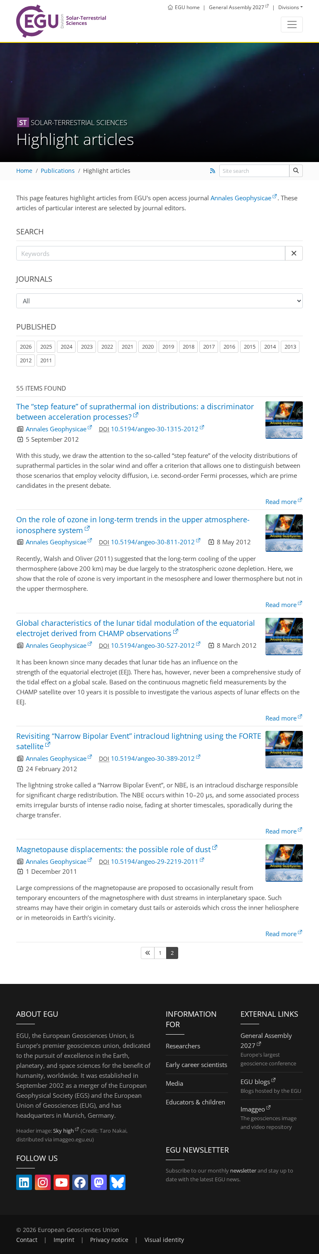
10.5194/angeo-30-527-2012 (153, 645)
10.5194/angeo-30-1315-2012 (155, 429)
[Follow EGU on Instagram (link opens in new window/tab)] (43, 1184)
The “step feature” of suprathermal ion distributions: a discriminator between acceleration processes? (135, 411)
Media (174, 1083)
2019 (168, 346)
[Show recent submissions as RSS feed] (212, 171)
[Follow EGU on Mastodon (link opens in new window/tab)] (99, 1184)
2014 (270, 346)
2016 (229, 346)
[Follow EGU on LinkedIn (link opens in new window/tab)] (24, 1184)
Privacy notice (109, 1240)
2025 (46, 346)
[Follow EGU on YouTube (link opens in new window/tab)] (61, 1184)
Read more (281, 501)
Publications (58, 171)
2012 (26, 360)
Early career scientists (196, 1064)
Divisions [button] (288, 7)
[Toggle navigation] (292, 24)
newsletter (243, 1170)
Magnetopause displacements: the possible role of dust (113, 849)
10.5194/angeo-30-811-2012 (153, 542)
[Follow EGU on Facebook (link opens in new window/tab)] (80, 1184)
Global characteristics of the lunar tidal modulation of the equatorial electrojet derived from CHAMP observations (135, 628)
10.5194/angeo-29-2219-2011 (155, 861)
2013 (290, 346)
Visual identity (164, 1240)
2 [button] (172, 952)
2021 (127, 346)
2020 (148, 346)
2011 (46, 360)
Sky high (63, 1130)
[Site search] (296, 171)
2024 (66, 346)
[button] (294, 253)
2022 (107, 346)
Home (24, 171)
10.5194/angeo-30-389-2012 (153, 758)
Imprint (64, 1240)
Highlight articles (106, 171)
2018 (188, 346)
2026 (26, 346)
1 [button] (160, 952)
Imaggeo (252, 1109)
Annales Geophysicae (241, 198)
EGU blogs (255, 1081)
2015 (249, 346)
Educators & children (195, 1102)
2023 (87, 346)
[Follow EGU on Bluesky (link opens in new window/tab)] (117, 1184)
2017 (209, 346)
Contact (26, 1240)
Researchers (183, 1046)
